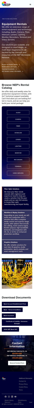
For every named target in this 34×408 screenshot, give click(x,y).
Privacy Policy (23, 384)
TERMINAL (18, 166)
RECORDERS (18, 160)
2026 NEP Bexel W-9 (10, 329)
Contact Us (22, 381)
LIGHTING (18, 146)
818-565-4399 (17, 353)
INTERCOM (18, 133)
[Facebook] (6, 397)
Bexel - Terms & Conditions (12, 310)
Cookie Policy (23, 387)
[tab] (17, 198)
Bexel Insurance (9, 316)
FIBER (18, 126)
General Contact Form (17, 363)
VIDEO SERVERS (18, 173)
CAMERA (18, 119)
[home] (6, 4)
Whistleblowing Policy (22, 401)
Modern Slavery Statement (9, 401)
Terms (21, 390)
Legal (30, 402)
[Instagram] (9, 397)
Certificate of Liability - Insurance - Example (17, 322)
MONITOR (18, 153)
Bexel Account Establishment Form (15, 304)
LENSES (18, 139)
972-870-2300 (17, 358)
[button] (30, 4)
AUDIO (18, 113)
